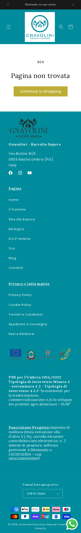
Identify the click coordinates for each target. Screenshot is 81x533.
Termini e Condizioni (26, 314)
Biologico (16, 229)
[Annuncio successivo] (73, 4)
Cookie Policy (20, 305)
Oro (12, 248)
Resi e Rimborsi (21, 334)
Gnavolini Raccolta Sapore (37, 524)
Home (13, 200)
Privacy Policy (20, 295)
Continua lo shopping (40, 91)
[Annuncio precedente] (8, 4)
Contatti (16, 268)
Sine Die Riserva (22, 219)
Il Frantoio (17, 209)
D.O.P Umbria (19, 239)
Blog (12, 258)
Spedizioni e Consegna (28, 324)
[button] (8, 27)
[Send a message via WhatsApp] (72, 524)
